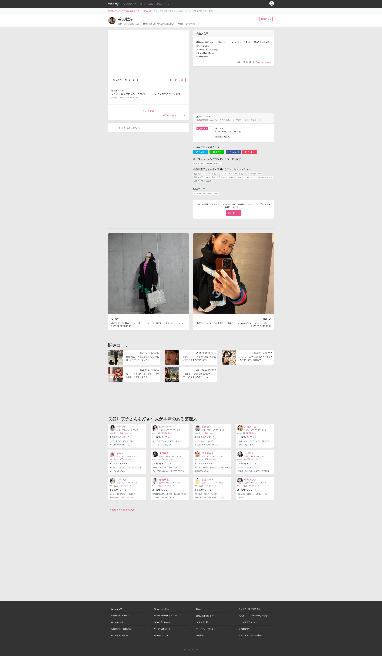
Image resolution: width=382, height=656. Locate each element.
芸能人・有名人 (155, 4)
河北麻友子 (208, 453)
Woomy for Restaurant (121, 629)
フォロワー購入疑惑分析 (249, 609)
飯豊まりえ (208, 479)
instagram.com (264, 62)
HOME (111, 11)
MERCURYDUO (159, 441)
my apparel (136, 467)
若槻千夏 (164, 479)
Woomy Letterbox (162, 629)
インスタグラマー (130, 4)
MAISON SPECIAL (160, 497)
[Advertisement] (233, 90)
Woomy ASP (116, 609)
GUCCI (198, 467)
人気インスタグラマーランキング (253, 616)
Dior (131, 441)
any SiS (168, 445)
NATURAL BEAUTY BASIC (206, 497)
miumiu (122, 467)
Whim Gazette (206, 181)
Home (198, 609)
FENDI (155, 467)
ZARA (239, 177)
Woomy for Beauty (119, 635)
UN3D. (251, 445)
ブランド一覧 (202, 622)
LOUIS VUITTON (250, 177)
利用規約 (200, 635)
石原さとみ (250, 426)
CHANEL (217, 131)
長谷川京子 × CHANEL (203, 163)
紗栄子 (120, 453)
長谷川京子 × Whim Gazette (223, 177)
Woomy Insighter (161, 609)
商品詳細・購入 (222, 136)
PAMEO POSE (180, 494)
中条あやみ (250, 479)
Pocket (250, 152)
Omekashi (114, 497)
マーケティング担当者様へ (250, 635)
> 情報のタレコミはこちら (174, 115)
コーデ (143, 4)
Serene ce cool (127, 497)
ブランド (168, 4)
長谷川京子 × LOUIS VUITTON (224, 174)
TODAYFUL (122, 494)
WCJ (172, 497)
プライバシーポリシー (206, 629)
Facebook (234, 152)
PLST (129, 445)
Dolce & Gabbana (252, 467)
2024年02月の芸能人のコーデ (206, 193)
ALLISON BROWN (117, 471)
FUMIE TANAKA (201, 471)
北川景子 (249, 453)
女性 (181, 24)
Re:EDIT (132, 494)
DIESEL (241, 497)
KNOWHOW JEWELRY (204, 445)
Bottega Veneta (265, 177)
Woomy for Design (162, 622)
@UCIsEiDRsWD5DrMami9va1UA (159, 24)
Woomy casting (118, 622)
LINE (218, 152)
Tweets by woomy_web (121, 509)
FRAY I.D (265, 441)
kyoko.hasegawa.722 (130, 24)
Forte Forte (242, 445)
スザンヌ (121, 479)
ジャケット (218, 128)
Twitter (202, 152)
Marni (240, 467)
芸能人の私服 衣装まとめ (129, 11)
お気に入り (266, 19)
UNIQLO (113, 467)
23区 (112, 441)
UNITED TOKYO (177, 471)
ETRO (196, 181)
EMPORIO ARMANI (160, 471)
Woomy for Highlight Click (165, 616)
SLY (197, 441)
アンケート (233, 212)
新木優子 (206, 426)
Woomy (113, 4)
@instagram (244, 629)
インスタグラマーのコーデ (250, 622)
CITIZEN (265, 471)
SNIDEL (171, 441)
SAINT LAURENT (245, 471)
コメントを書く (148, 110)
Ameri (203, 441)
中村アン (121, 426)
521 (226, 467)
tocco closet (158, 445)
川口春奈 (164, 453)
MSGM (163, 467)
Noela (178, 441)
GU (128, 467)
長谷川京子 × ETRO (202, 177)
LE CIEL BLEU (254, 441)
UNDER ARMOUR (117, 445)
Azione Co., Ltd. (161, 635)
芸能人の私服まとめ (205, 616)
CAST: (221, 497)
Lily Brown (242, 441)
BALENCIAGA (158, 494)
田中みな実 (165, 426)
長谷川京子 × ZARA (202, 174)
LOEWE (169, 494)
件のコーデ (125, 433)
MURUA (259, 494)
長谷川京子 (148, 11)
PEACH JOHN (122, 441)
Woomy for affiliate (119, 616)
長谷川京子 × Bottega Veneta (251, 174)
